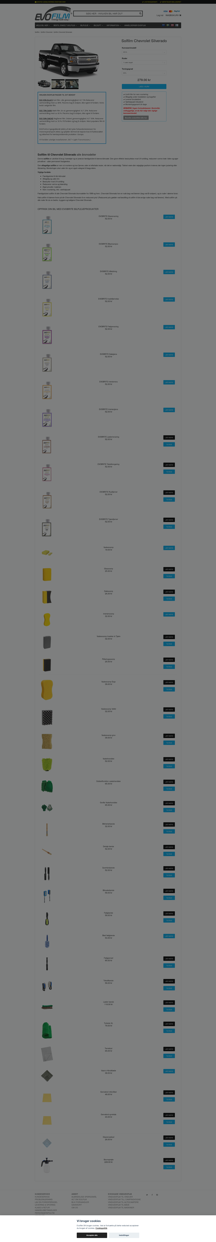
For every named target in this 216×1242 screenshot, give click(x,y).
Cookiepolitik (101, 1228)
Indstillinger (124, 1235)
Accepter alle (92, 1235)
